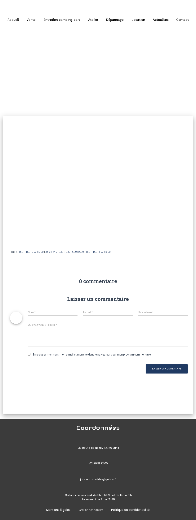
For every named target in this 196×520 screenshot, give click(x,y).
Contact (182, 20)
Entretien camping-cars (62, 20)
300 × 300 (38, 251)
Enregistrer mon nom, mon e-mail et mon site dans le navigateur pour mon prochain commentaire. (92, 354)
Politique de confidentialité (130, 510)
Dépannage (115, 20)
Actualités (161, 20)
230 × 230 (64, 251)
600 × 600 (78, 251)
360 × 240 (51, 251)
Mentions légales (58, 510)
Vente (31, 20)
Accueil (13, 20)
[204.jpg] (65, 186)
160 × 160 (91, 251)
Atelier (93, 20)
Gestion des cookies (91, 509)
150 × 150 (24, 251)
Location (138, 20)
